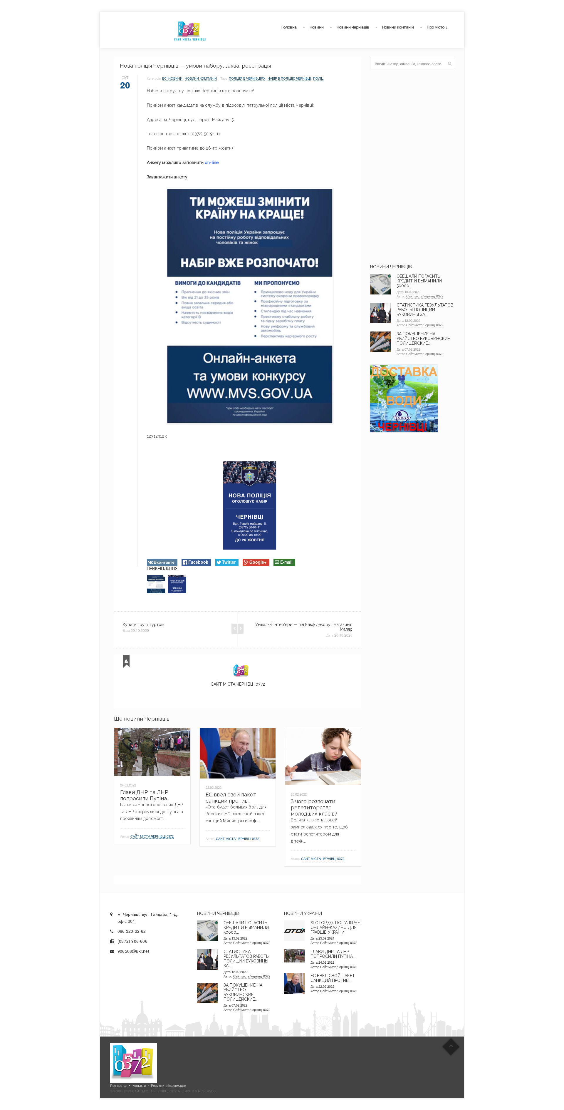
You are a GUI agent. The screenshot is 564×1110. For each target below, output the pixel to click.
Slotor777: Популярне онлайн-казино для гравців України (335, 927)
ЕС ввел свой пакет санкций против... (231, 797)
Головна (289, 27)
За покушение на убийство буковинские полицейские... (423, 339)
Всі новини (172, 78)
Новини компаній (398, 27)
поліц (318, 78)
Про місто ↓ (437, 27)
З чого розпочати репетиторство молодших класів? (314, 807)
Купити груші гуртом (143, 624)
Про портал (118, 1085)
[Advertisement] (412, 167)
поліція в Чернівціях (247, 78)
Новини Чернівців (353, 27)
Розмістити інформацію (168, 1085)
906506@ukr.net (133, 951)
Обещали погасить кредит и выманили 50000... (419, 281)
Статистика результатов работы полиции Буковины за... (425, 310)
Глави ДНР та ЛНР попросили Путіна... (144, 795)
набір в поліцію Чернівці (289, 78)
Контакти (139, 1085)
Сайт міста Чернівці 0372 (238, 684)
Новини (317, 27)
